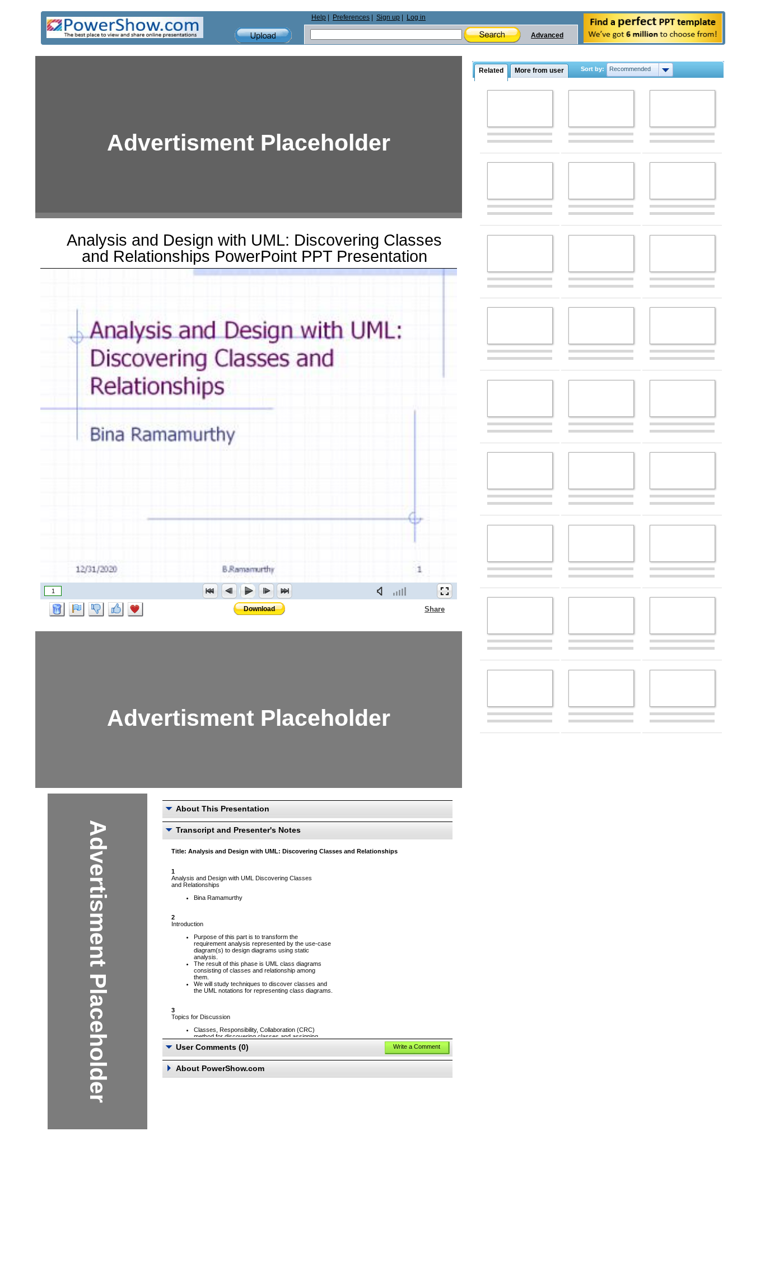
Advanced (547, 35)
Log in (416, 17)
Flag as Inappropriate (77, 609)
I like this (116, 609)
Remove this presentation (57, 609)
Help (318, 17)
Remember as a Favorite (135, 609)
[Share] (417, 608)
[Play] (247, 591)
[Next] (266, 591)
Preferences (351, 17)
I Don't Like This (96, 609)
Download (259, 609)
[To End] (284, 591)
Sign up (388, 17)
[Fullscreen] (444, 591)
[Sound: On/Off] (382, 591)
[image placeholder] (520, 108)
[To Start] (210, 591)
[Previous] (229, 591)
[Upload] (263, 35)
